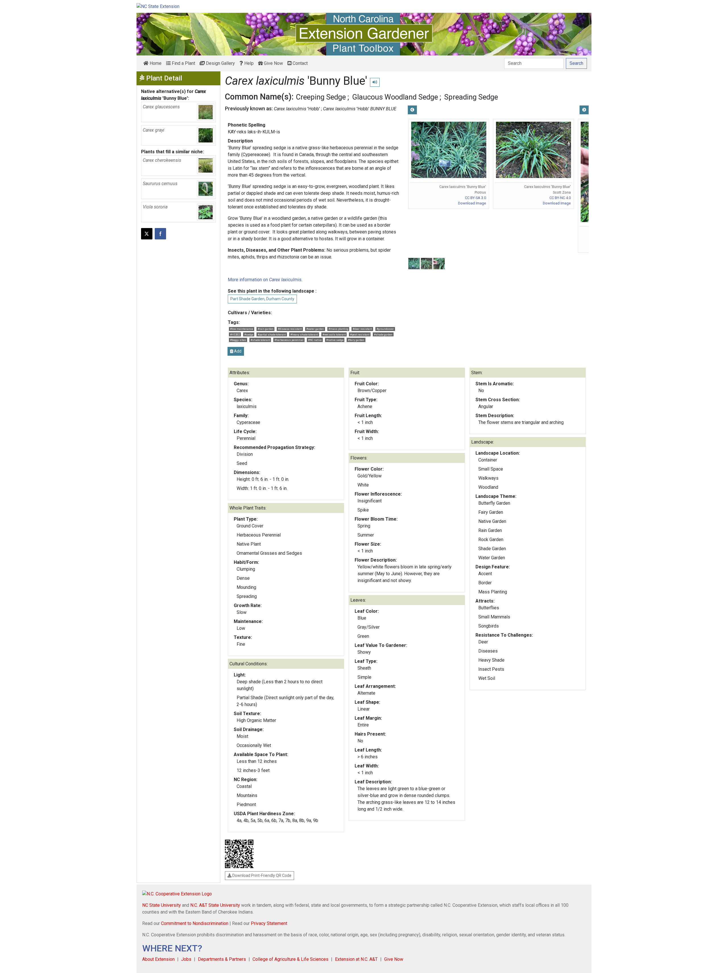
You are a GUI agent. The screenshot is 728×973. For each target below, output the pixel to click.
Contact (299, 63)
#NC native (315, 339)
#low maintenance (241, 328)
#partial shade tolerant (272, 334)
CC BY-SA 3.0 (475, 198)
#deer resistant (362, 328)
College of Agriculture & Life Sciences (290, 959)
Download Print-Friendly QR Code (261, 875)
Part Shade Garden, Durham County (262, 299)
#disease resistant (290, 328)
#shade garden (383, 334)
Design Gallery (220, 63)
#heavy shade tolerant (304, 334)
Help (248, 63)
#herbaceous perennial (288, 339)
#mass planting (338, 328)
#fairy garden (356, 339)
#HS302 (235, 334)
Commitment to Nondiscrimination (194, 923)
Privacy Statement (269, 923)
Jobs (186, 959)
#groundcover (385, 328)
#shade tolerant (260, 339)
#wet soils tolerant (334, 334)
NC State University (161, 905)
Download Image (472, 203)
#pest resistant (359, 334)
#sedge (248, 334)
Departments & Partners (222, 959)
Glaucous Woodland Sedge (395, 97)
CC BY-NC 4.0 (560, 198)
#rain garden (266, 328)
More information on (264, 279)
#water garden (315, 328)
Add (237, 351)
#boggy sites (238, 339)
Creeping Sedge (321, 97)
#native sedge (335, 339)
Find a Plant (183, 63)
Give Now (273, 63)
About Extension (158, 959)
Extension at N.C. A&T (356, 959)
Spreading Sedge (471, 97)
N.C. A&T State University (215, 905)
